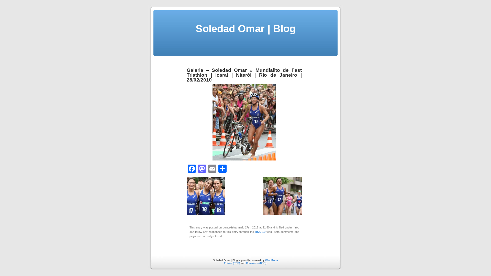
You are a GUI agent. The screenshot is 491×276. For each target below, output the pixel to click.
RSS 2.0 (260, 231)
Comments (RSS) (256, 263)
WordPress (271, 260)
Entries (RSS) (232, 263)
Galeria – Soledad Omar (217, 70)
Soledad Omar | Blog (246, 28)
